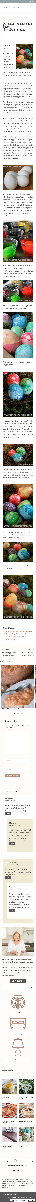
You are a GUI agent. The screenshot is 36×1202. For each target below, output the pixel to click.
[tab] (14, 713)
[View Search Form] (4, 1)
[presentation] (17, 686)
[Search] (31, 987)
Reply (8, 813)
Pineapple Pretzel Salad (26, 1121)
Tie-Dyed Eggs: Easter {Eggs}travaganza (19, 634)
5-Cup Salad (6, 1097)
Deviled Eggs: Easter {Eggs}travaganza (19, 631)
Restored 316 (30, 1199)
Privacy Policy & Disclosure (10, 1194)
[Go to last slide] (2, 688)
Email (8, 769)
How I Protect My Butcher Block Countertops (7, 1146)
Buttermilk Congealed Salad (10, 709)
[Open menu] (31, 7)
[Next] (34, 688)
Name (8, 761)
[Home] (3, 17)
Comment (9, 729)
